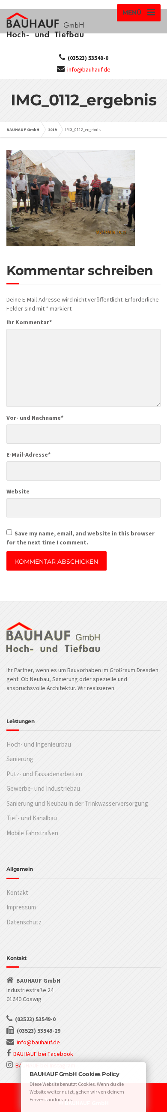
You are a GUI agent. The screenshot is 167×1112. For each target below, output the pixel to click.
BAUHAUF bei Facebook (43, 1054)
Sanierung (19, 759)
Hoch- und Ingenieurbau (38, 744)
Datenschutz (24, 922)
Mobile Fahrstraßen (32, 833)
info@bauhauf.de (88, 69)
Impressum (21, 907)
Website (18, 491)
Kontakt (17, 892)
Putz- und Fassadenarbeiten (44, 774)
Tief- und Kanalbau (31, 818)
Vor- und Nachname (34, 417)
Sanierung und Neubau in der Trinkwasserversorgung (77, 803)
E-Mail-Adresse (28, 454)
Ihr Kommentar (29, 322)
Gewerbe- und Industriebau (43, 788)
